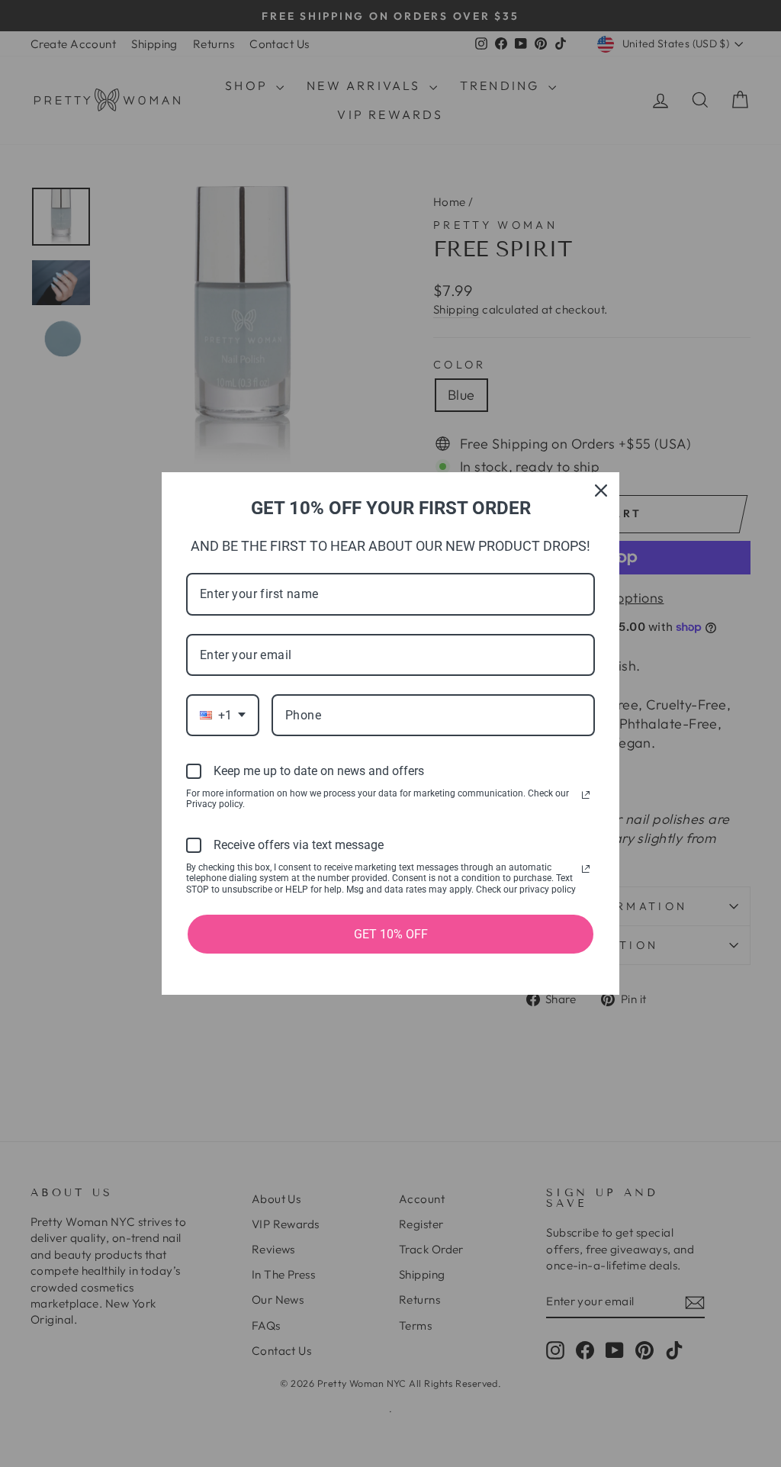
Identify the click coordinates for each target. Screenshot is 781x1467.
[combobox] (222, 715)
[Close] (601, 490)
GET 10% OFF (391, 934)
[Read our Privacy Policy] (586, 795)
